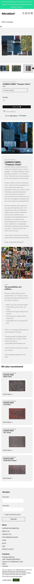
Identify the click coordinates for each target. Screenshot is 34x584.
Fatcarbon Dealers (10, 537)
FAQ (3, 546)
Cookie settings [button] (7, 580)
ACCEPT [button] (16, 580)
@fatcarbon (23, 330)
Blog (4, 543)
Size (4, 86)
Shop (4, 540)
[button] (9, 111)
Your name (5, 497)
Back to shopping (7, 22)
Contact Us (6, 534)
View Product (7, 394)
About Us (5, 531)
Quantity (5, 97)
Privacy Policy (8, 549)
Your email (5, 505)
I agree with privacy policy (13, 514)
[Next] (33, 68)
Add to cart (16, 107)
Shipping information (10, 528)
